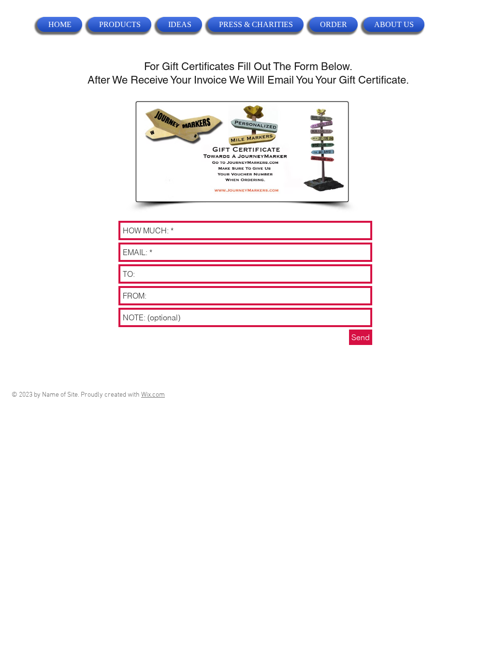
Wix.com (153, 395)
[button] (119, 24)
